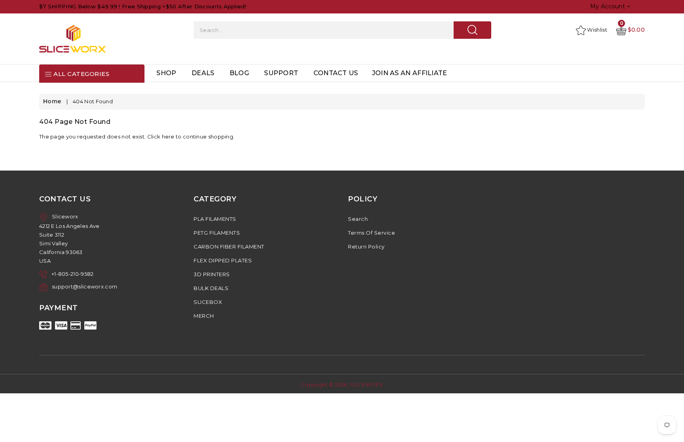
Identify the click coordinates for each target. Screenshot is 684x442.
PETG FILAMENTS (217, 233)
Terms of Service (371, 233)
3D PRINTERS (212, 274)
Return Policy (366, 246)
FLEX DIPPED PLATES (223, 260)
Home (52, 101)
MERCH (204, 316)
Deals (203, 73)
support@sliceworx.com (84, 286)
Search (358, 219)
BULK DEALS (211, 288)
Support (281, 73)
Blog (239, 73)
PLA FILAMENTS (215, 219)
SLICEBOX (208, 302)
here (168, 136)
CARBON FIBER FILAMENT (229, 246)
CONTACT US (336, 73)
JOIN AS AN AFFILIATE (409, 73)
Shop (166, 73)
